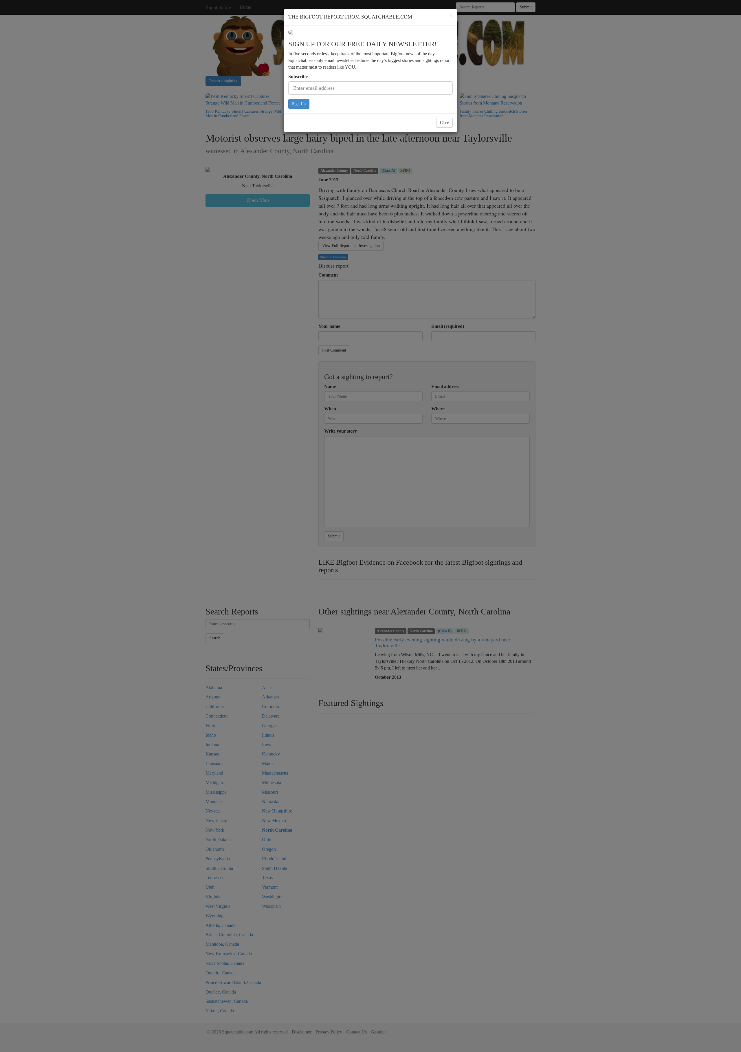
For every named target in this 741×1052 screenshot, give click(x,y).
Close (444, 122)
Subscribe (298, 76)
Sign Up (299, 104)
